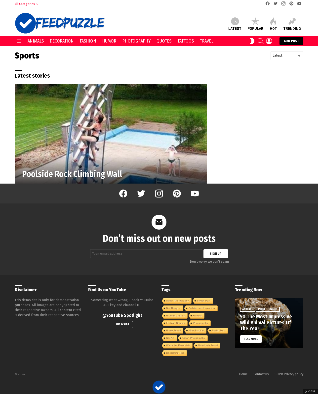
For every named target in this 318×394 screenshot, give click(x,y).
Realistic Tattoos (175, 315)
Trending (292, 29)
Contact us (261, 374)
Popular (255, 29)
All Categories (25, 4)
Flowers (197, 315)
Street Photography (177, 300)
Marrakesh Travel (208, 345)
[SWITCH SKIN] (252, 41)
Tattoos (185, 41)
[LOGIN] (269, 41)
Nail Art (170, 338)
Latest (234, 29)
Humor (109, 41)
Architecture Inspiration (202, 308)
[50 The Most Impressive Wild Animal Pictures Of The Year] (269, 323)
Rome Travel (173, 330)
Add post (291, 41)
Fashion (88, 41)
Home (243, 374)
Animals (36, 41)
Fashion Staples (175, 323)
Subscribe (122, 324)
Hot (273, 29)
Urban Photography (193, 338)
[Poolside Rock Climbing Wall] (111, 134)
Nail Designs (173, 308)
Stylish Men (218, 330)
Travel (206, 41)
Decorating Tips (175, 352)
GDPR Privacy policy (289, 374)
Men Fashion (196, 330)
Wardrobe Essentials (178, 345)
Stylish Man (203, 300)
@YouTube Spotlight (122, 315)
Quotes (164, 41)
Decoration (62, 41)
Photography (136, 41)
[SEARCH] (261, 41)
